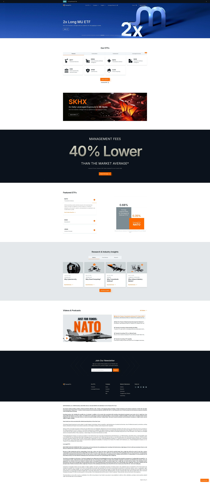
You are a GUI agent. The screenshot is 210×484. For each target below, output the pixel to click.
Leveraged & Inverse (139, 53)
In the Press (122, 395)
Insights (102, 5)
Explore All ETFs (105, 79)
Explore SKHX (73, 114)
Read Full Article (67, 284)
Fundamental (115, 53)
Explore (65, 29)
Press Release (105, 257)
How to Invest (143, 5)
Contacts (107, 389)
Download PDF (104, 82)
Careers (107, 391)
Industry (94, 257)
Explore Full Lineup (104, 173)
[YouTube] (146, 387)
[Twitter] (135, 387)
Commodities (94, 53)
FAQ (106, 393)
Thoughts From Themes (125, 393)
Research (116, 257)
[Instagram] (141, 387)
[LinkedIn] (138, 387)
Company (95, 5)
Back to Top (143, 479)
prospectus (99, 109)
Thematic (73, 53)
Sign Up (115, 370)
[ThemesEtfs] (67, 5)
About (107, 386)
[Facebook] (143, 387)
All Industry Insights (105, 290)
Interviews (122, 391)
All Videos (142, 310)
